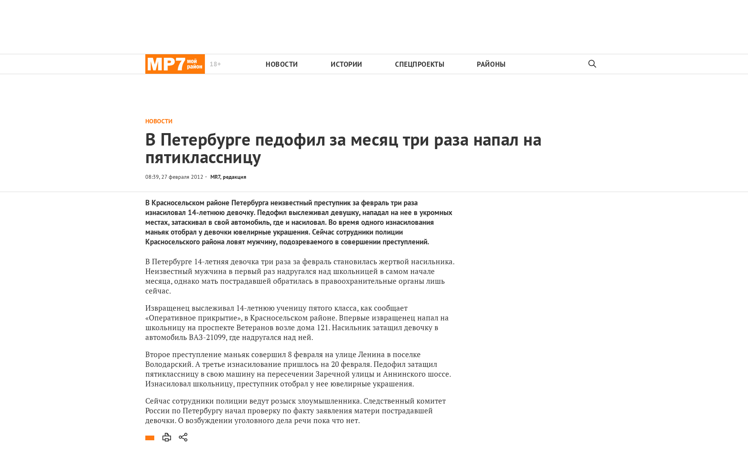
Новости (282, 64)
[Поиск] (592, 64)
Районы (491, 64)
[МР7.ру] (175, 64)
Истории (346, 64)
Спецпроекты (419, 64)
